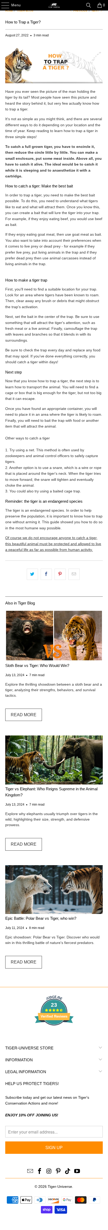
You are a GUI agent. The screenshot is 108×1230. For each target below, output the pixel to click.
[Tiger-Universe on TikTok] (68, 1171)
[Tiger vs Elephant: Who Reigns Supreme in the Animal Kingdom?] (53, 760)
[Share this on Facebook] (46, 574)
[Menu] (2, 5)
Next (96, 10)
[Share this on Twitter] (32, 574)
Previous (80, 10)
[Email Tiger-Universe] (30, 1171)
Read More (23, 715)
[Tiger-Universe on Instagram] (49, 1171)
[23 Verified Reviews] (54, 1035)
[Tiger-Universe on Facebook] (40, 1171)
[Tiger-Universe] (54, 5)
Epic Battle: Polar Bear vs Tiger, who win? (40, 918)
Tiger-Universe (60, 1186)
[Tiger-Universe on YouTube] (77, 1171)
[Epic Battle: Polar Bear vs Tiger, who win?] (53, 889)
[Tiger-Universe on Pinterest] (58, 1171)
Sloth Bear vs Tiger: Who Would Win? (37, 665)
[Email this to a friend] (74, 574)
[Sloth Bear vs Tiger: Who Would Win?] (53, 635)
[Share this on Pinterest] (60, 574)
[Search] (89, 5)
